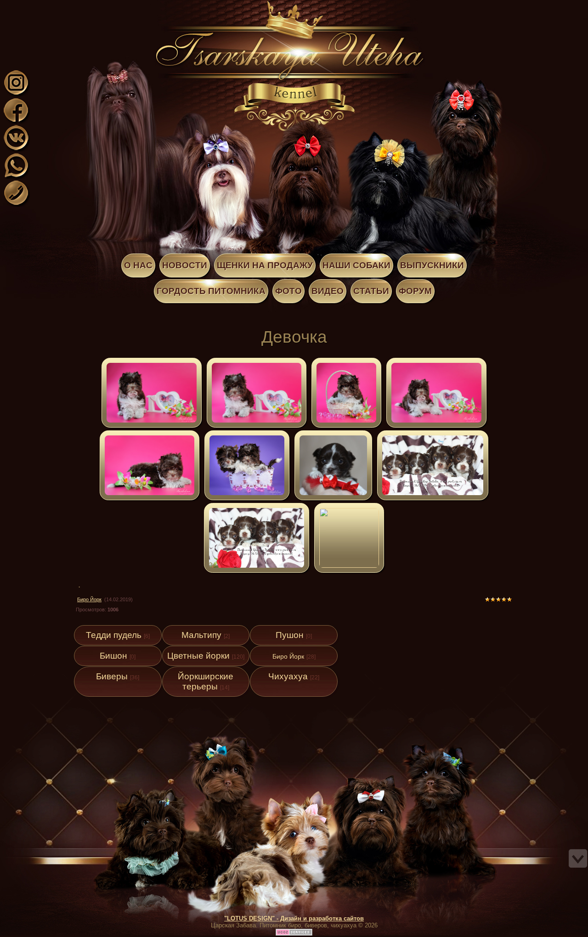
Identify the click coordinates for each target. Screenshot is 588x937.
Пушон (290, 635)
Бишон (113, 655)
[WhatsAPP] (16, 176)
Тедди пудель (113, 635)
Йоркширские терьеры (205, 681)
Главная (54, 6)
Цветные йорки (198, 655)
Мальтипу (201, 635)
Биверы (112, 676)
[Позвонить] (16, 204)
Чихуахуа (288, 676)
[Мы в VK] (16, 148)
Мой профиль (63, 6)
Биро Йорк (89, 599)
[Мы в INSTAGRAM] (16, 93)
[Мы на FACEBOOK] (16, 121)
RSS (81, 6)
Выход (72, 6)
